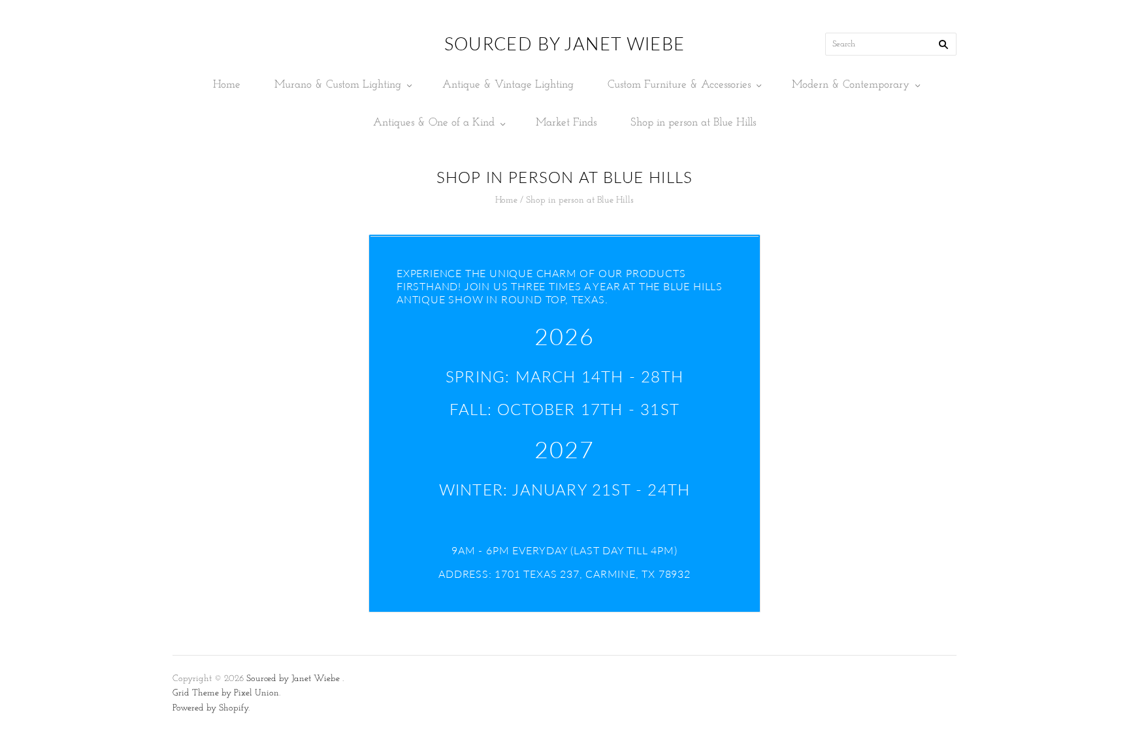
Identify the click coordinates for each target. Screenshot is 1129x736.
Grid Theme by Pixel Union (225, 693)
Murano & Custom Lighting (337, 84)
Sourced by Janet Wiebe (293, 679)
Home (226, 84)
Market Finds (566, 122)
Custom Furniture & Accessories (679, 84)
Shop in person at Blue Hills (693, 122)
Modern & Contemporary (850, 84)
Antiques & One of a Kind (434, 122)
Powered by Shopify (210, 708)
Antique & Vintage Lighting (508, 84)
